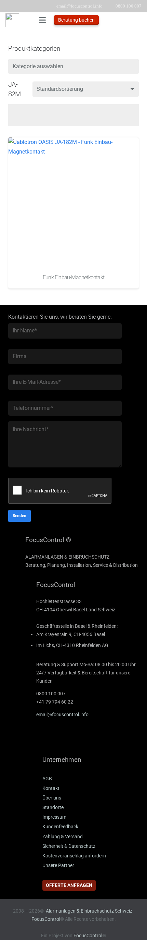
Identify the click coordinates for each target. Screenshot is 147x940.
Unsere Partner (58, 865)
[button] (42, 20)
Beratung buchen (76, 20)
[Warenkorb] (138, 20)
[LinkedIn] (33, 738)
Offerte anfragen (69, 885)
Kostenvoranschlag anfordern (74, 856)
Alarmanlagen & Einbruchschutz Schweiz (89, 911)
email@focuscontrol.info (62, 715)
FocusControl (45, 919)
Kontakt (50, 788)
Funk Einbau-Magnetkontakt (73, 277)
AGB (47, 779)
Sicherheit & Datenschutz (68, 846)
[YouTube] (50, 738)
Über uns (51, 798)
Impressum (54, 817)
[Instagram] (68, 738)
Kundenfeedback (60, 827)
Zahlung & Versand (62, 837)
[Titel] (12, 20)
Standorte (53, 807)
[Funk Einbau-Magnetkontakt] (73, 202)
